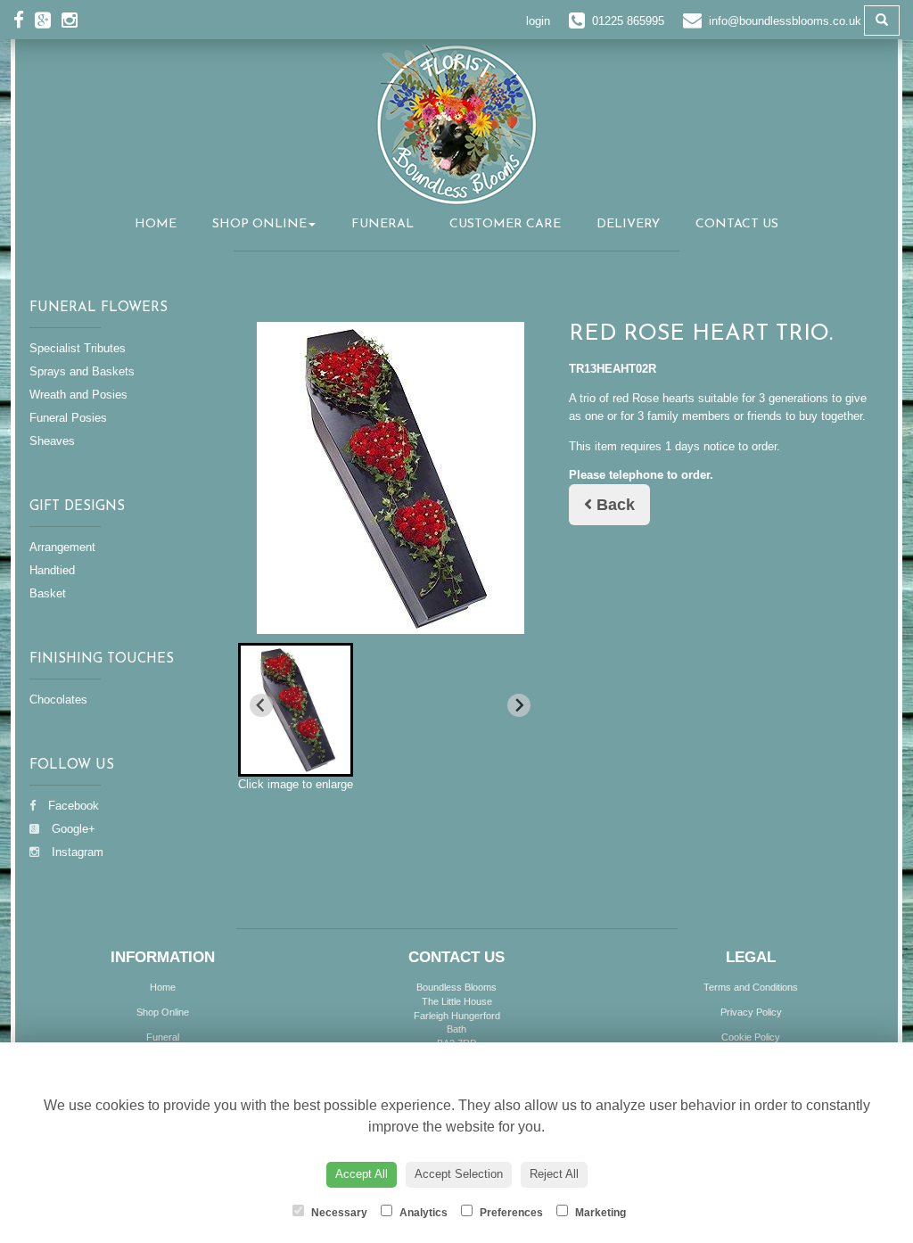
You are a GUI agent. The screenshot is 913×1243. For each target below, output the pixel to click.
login (538, 21)
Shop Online (259, 224)
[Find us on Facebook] (24, 20)
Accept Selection (459, 1174)
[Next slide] (519, 705)
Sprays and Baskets (82, 371)
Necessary (337, 1212)
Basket (47, 593)
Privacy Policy (751, 1012)
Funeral (382, 224)
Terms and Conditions (750, 987)
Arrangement (62, 547)
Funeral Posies (68, 417)
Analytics (422, 1212)
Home (156, 224)
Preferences (510, 1212)
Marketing (599, 1212)
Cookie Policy (750, 1037)
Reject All (554, 1174)
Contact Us (736, 224)
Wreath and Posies (78, 394)
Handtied (52, 570)
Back (613, 505)
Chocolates (58, 699)
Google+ (71, 829)
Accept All (361, 1174)
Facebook (72, 805)
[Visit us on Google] (48, 20)
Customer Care (505, 224)
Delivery (628, 224)
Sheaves (52, 441)
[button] (295, 710)
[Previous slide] (261, 705)
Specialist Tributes (77, 348)
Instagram (75, 852)
